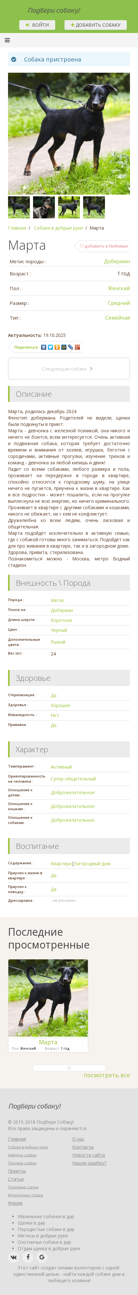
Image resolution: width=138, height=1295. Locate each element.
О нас (78, 1139)
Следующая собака (64, 368)
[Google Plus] (77, 347)
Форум (15, 1203)
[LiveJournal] (70, 347)
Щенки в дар (31, 1223)
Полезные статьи (23, 1187)
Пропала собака (22, 1163)
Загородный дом (92, 863)
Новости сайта (88, 1155)
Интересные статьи (25, 1195)
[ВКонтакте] (43, 347)
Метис (58, 600)
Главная (17, 1139)
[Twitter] (50, 347)
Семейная (117, 317)
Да (53, 695)
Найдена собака (22, 1154)
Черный (59, 630)
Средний (119, 302)
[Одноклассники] (57, 347)
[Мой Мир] (64, 347)
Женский (119, 288)
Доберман (117, 261)
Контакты (83, 1147)
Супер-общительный (73, 779)
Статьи (16, 1179)
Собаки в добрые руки (28, 1146)
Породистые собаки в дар (46, 1229)
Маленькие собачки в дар (46, 1216)
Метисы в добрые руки (43, 1236)
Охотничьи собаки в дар (44, 1242)
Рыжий (58, 642)
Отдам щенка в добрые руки (49, 1248)
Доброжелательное (73, 792)
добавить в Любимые (106, 246)
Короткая (61, 620)
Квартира (61, 863)
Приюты (17, 1171)
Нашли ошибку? (89, 1163)
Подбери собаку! (45, 8)
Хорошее (60, 705)
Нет (55, 715)
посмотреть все (106, 1075)
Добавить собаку (97, 25)
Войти (39, 25)
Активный (61, 767)
